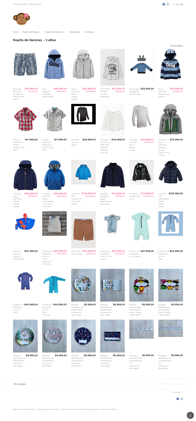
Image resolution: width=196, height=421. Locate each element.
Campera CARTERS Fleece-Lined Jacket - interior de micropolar (47, 200)
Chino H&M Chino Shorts (76, 252)
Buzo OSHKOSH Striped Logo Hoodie (163, 93)
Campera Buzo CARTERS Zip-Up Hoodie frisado (17, 200)
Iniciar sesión (20, 4)
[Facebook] (164, 4)
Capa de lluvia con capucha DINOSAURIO (18, 255)
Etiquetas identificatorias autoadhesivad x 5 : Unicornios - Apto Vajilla (164, 362)
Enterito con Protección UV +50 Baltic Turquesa (47, 310)
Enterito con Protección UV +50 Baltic (135, 253)
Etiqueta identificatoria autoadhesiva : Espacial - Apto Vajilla (77, 361)
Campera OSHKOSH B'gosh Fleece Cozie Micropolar (105, 199)
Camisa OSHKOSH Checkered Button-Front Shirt (47, 145)
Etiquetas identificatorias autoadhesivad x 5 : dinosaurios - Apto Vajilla (135, 362)
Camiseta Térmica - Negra (75, 142)
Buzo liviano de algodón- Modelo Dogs (134, 91)
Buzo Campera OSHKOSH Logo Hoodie (47, 93)
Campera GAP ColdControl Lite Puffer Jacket (76, 199)
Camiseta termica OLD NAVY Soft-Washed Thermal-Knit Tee (105, 146)
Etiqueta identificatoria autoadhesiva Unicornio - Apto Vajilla (19, 361)
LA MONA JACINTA (107, 409)
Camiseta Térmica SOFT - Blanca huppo (133, 145)
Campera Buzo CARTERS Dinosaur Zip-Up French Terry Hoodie (164, 147)
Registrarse (35, 4)
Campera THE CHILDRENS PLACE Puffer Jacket (163, 200)
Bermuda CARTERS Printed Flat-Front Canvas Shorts (18, 94)
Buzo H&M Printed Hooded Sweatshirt (105, 93)
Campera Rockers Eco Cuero (134, 196)
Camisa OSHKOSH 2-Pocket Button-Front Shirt (18, 145)
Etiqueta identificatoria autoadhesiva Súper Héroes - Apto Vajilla (135, 310)
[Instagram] (168, 4)
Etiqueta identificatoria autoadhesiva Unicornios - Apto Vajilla (48, 361)
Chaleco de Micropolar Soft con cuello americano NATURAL (47, 257)
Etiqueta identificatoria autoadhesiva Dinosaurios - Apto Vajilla (77, 310)
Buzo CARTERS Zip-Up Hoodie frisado (75, 94)
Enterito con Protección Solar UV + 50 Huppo (106, 255)
